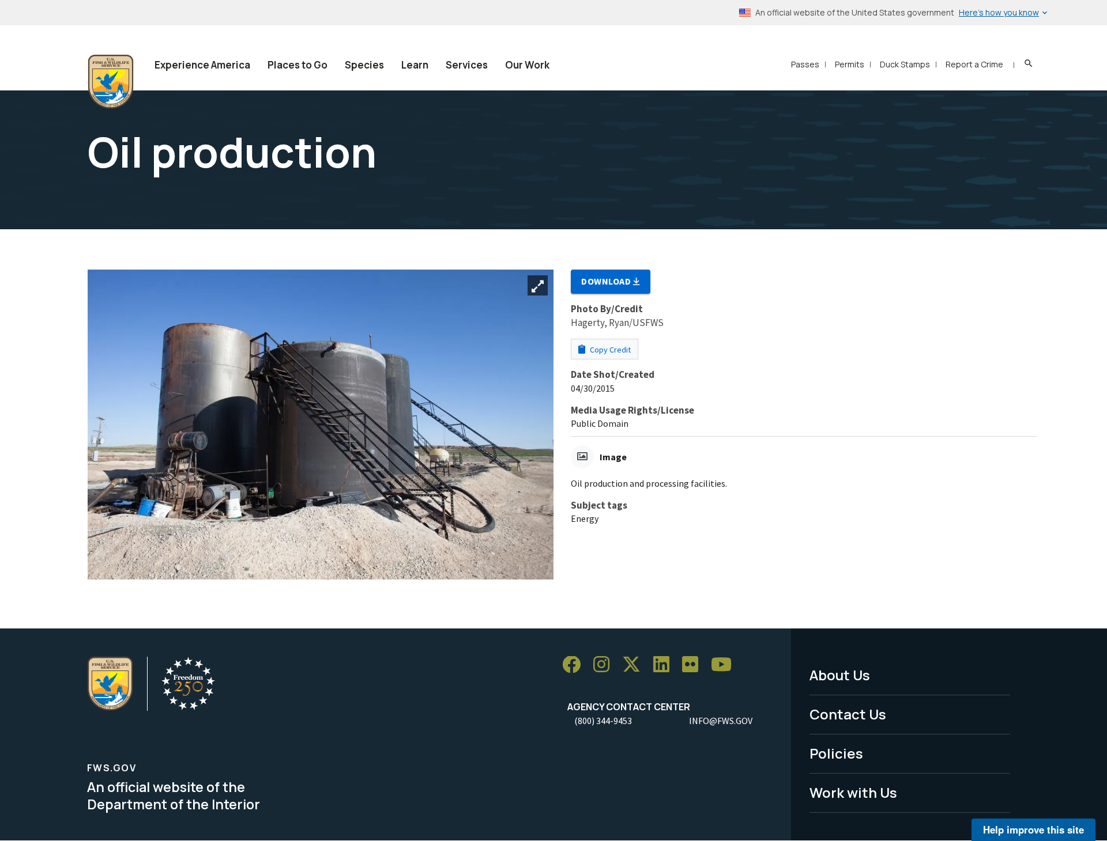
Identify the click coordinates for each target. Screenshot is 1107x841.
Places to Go (297, 64)
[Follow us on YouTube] (725, 665)
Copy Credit (609, 349)
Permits (849, 64)
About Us (839, 674)
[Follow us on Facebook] (575, 665)
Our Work (527, 64)
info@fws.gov (720, 720)
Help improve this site (1033, 829)
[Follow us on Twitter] (635, 665)
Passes (805, 64)
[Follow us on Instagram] (605, 665)
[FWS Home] (111, 81)
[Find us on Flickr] (694, 665)
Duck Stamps (905, 64)
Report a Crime (974, 64)
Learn (414, 64)
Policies (836, 753)
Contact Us (847, 713)
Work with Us (853, 792)
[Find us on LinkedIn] (665, 665)
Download (607, 281)
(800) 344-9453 (603, 720)
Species (364, 64)
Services (467, 64)
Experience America (202, 64)
